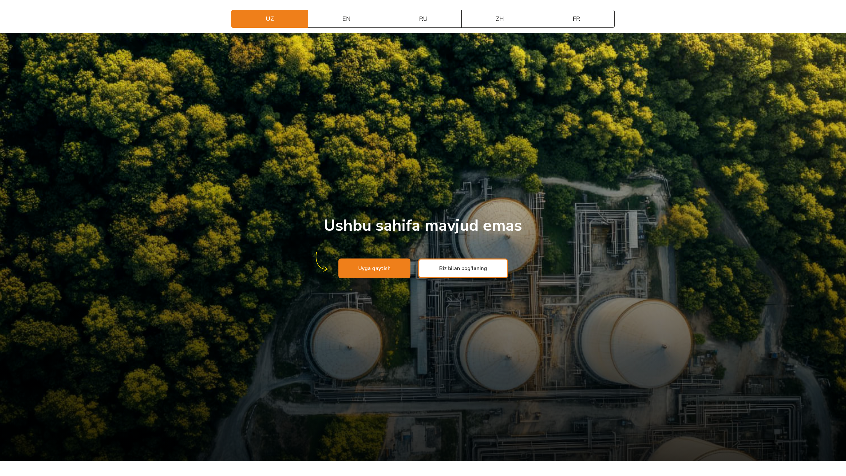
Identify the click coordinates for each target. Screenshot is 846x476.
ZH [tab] (500, 19)
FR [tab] (576, 19)
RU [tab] (423, 19)
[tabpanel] (423, 247)
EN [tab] (346, 19)
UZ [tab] (270, 19)
